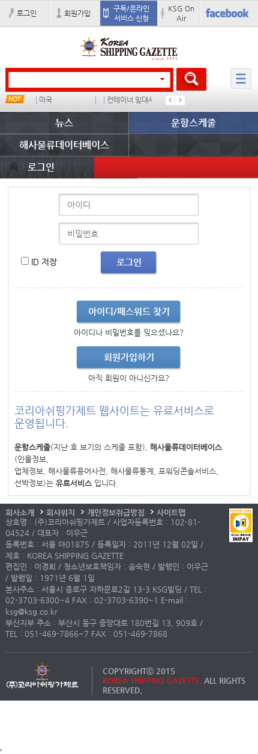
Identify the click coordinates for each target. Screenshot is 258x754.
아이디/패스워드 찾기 (129, 311)
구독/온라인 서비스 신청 (131, 13)
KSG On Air (181, 13)
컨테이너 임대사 (131, 100)
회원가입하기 (129, 357)
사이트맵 (171, 512)
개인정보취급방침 (116, 512)
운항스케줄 (193, 122)
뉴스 (64, 122)
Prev (170, 100)
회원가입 (77, 13)
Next (180, 100)
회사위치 (60, 512)
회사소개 (19, 512)
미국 (45, 100)
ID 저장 (44, 262)
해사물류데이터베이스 (64, 145)
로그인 (27, 13)
